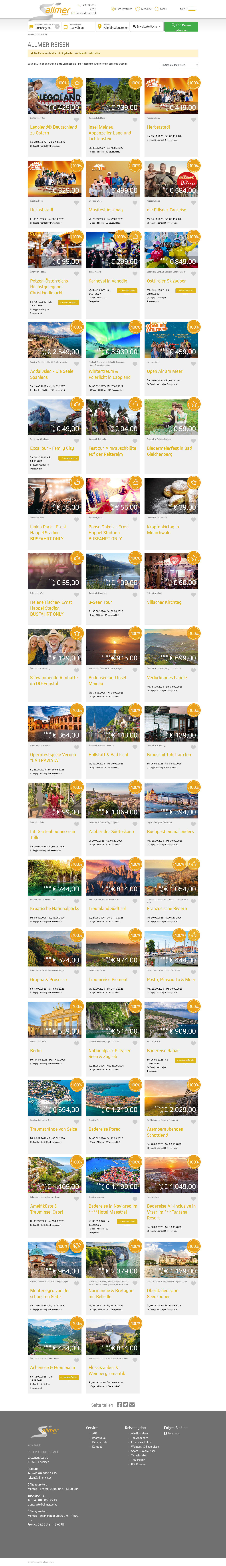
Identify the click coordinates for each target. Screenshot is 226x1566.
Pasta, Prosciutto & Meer (171, 979)
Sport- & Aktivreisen (143, 1451)
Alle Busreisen (139, 1433)
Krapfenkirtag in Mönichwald (163, 529)
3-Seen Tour (100, 602)
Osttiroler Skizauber (166, 281)
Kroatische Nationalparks (54, 908)
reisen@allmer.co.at (85, 13)
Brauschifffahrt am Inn (169, 754)
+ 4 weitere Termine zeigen (68, 459)
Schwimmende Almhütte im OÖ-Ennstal (54, 680)
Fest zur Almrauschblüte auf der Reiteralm (112, 451)
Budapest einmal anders (170, 831)
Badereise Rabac (163, 1050)
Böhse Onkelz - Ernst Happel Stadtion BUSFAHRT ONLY (109, 532)
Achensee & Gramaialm (52, 1367)
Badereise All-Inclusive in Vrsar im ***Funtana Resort (171, 1212)
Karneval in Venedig (108, 281)
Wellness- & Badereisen (145, 1446)
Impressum (99, 1438)
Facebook (173, 1433)
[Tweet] (125, 1405)
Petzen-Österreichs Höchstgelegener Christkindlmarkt (49, 287)
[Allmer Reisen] (50, 11)
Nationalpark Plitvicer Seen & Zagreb (110, 1053)
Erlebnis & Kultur (141, 1442)
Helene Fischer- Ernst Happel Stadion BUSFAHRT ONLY (51, 608)
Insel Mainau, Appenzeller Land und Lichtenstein (110, 133)
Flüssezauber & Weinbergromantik (107, 1370)
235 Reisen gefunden (183, 27)
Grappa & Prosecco (48, 979)
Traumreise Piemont (108, 979)
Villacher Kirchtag (164, 602)
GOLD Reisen (139, 1464)
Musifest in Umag (106, 210)
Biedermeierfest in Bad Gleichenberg (169, 451)
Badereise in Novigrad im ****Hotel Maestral (113, 1209)
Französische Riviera (167, 908)
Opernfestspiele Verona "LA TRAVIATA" (53, 757)
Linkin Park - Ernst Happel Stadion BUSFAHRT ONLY (48, 532)
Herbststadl (158, 127)
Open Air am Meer (165, 371)
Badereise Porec (104, 1129)
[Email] (132, 1405)
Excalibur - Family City (52, 448)
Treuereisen (138, 1460)
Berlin (36, 1050)
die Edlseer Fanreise (166, 210)
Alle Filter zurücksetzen (37, 34)
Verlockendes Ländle (167, 677)
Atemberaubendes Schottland (165, 1132)
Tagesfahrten (139, 1455)
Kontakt (97, 1446)
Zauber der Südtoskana (111, 831)
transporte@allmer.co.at (42, 1504)
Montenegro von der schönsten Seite (50, 1293)
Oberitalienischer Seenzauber (163, 1293)
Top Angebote (139, 1438)
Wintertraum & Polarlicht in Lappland (110, 374)
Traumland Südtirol (107, 908)
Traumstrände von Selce (53, 1129)
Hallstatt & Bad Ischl (108, 754)
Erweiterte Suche (147, 26)
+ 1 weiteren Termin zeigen (68, 303)
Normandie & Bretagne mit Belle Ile (111, 1293)
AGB (94, 1433)
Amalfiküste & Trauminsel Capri (46, 1209)
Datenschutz (99, 1442)
